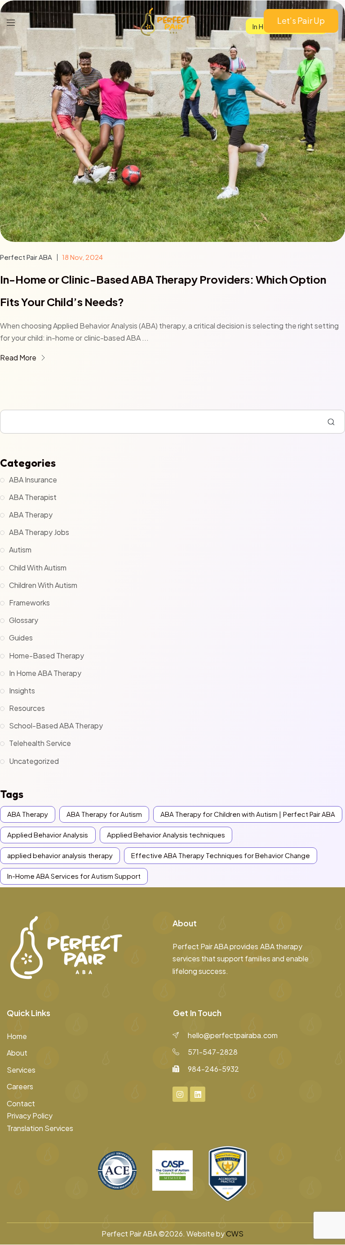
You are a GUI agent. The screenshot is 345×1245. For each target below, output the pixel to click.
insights (22, 690)
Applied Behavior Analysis (47, 834)
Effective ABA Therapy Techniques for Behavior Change (220, 855)
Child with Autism (37, 567)
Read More (19, 357)
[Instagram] (180, 1094)
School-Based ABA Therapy (56, 725)
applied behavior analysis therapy (60, 855)
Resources (27, 708)
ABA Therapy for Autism (104, 814)
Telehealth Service (40, 743)
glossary (23, 620)
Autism (20, 549)
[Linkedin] (197, 1094)
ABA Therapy (31, 514)
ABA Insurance (33, 479)
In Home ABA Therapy (45, 673)
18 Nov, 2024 (82, 257)
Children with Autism (43, 585)
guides (21, 637)
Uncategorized (34, 761)
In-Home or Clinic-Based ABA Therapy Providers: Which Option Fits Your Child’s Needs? (163, 290)
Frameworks (29, 602)
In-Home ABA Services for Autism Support (74, 876)
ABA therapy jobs (39, 532)
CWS (234, 1233)
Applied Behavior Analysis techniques (166, 834)
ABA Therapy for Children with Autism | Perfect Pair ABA (247, 814)
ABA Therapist (33, 497)
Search (331, 422)
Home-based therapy (46, 655)
